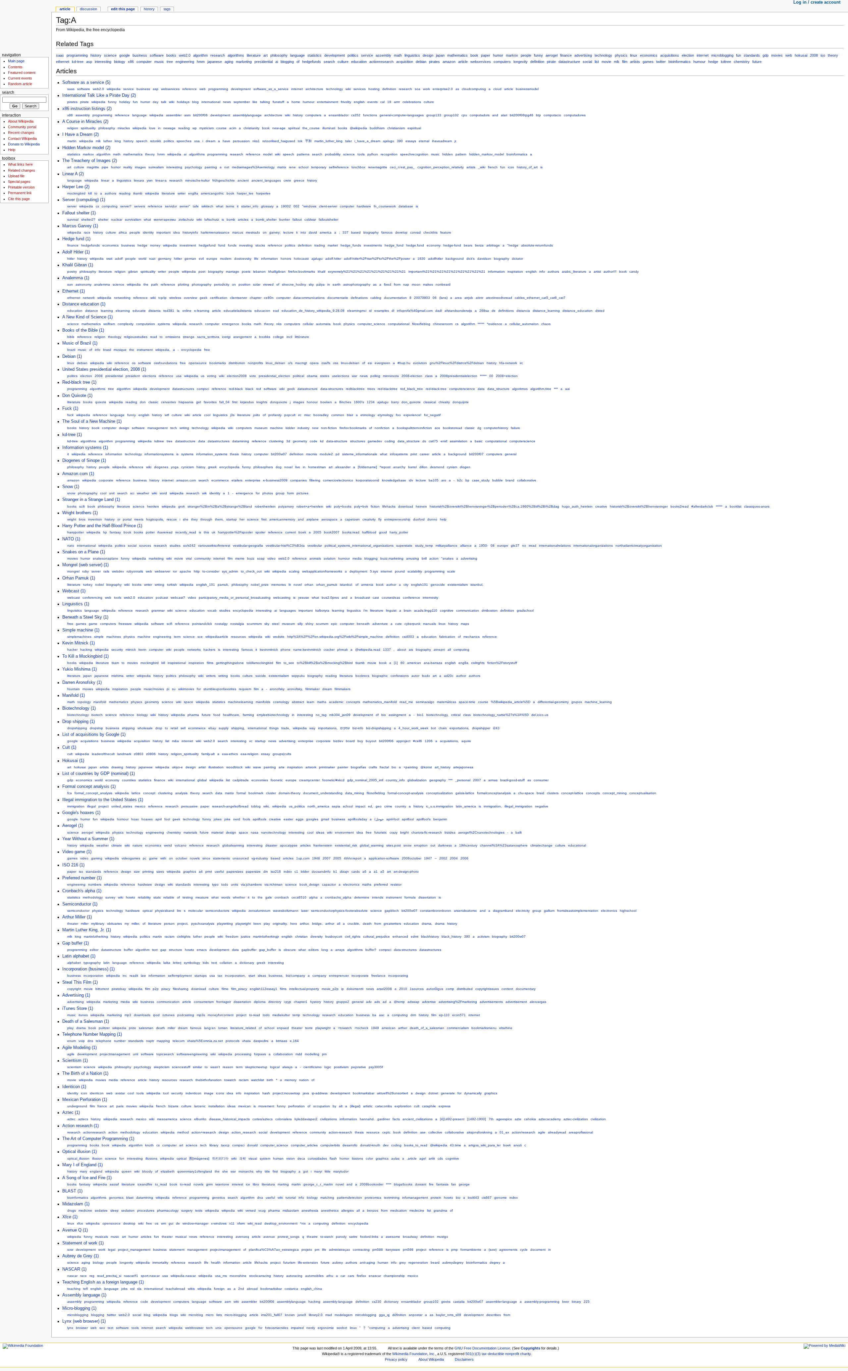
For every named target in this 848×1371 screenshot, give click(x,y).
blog (195, 102)
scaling (294, 571)
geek (203, 298)
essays (410, 141)
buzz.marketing (391, 558)
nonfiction (382, 428)
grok (181, 506)
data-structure (336, 441)
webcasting (282, 597)
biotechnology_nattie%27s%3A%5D (501, 715)
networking (122, 298)
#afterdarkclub (702, 506)
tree (170, 62)
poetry (72, 271)
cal (382, 102)
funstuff (278, 102)
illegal (91, 806)
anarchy (399, 467)
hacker (72, 649)
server (72, 206)
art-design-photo (406, 871)
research (217, 55)
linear (105, 180)
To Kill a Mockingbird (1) (85, 656)
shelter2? (88, 219)
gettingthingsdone (230, 663)
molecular (195, 910)
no (524, 545)
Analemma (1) (75, 278)
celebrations (411, 102)
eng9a (193, 193)
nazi (152, 258)
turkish (172, 584)
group (280, 493)
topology (84, 702)
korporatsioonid (367, 480)
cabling (375, 298)
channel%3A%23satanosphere (504, 845)
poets (246, 271)
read (153, 337)
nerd (236, 819)
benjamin (440, 819)
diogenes (161, 467)
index (288, 871)
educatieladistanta (238, 310)
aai (567, 389)
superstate (404, 545)
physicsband (164, 910)
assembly (383, 55)
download (405, 506)
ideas (320, 832)
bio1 (420, 715)
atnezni (439, 649)
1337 (387, 649)
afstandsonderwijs (458, 310)
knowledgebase (394, 480)
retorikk (155, 141)
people (526, 55)
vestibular (314, 545)
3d (288, 441)
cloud (497, 89)
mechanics (471, 636)
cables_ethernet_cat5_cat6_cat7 (540, 298)
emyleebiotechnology (273, 715)
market (333, 245)
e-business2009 (275, 480)
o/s (290, 363)
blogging (287, 62)
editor (94, 950)
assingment (397, 715)
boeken (326, 402)
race (87, 232)
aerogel (551, 55)
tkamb (137, 193)
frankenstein (322, 845)
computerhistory (496, 428)
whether (239, 897)
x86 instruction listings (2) (87, 108)
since (206, 858)
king (118, 141)
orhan (308, 584)
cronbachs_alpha (338, 897)
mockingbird (76, 193)
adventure (380, 624)
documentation (395, 298)
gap (163, 950)
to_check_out (251, 571)
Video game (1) (76, 852)
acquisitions (669, 55)
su (174, 689)
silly (300, 624)
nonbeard (443, 284)
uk (213, 532)
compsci (203, 389)
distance (91, 310)
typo (215, 884)
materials (190, 832)
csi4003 (408, 636)
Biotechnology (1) (79, 708)
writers (211, 676)
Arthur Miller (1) (77, 917)
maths (321, 702)
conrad (415, 232)
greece (299, 180)
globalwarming (233, 845)
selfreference (339, 167)
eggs (299, 819)
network (89, 298)
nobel (99, 584)
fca (69, 793)
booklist (735, 506)
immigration (75, 806)
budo (426, 676)
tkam (115, 663)
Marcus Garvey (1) (80, 226)
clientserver (238, 298)
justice (245, 936)
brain (407, 610)
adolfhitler (435, 258)
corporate (106, 480)
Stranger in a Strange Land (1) (91, 499)
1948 (316, 858)
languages (288, 610)
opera (314, 363)
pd (338, 454)
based (356, 232)
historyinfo (190, 232)
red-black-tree (436, 389)
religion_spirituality (185, 754)
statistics (314, 55)
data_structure (498, 389)
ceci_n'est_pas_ (402, 167)
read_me (406, 702)
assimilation (458, 441)
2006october (411, 858)
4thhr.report (352, 858)
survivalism (133, 219)
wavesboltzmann (285, 910)
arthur (329, 923)
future (757, 62)
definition (537, 62)
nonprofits (255, 363)
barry (395, 402)
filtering (314, 480)
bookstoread (452, 428)
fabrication (447, 636)
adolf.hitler (333, 258)
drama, (427, 923)
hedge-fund (452, 245)
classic (153, 402)
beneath (363, 624)
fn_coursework (385, 206)
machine (276, 428)
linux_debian (275, 363)
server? (126, 206)
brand (509, 480)
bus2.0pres (330, 597)
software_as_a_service (271, 89)
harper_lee (245, 193)
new (315, 428)
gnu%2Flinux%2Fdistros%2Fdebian (457, 363)
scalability (414, 571)
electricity (523, 910)
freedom (232, 936)
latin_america (466, 806)
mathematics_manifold (380, 702)
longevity (520, 62)
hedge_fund (394, 245)
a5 (382, 871)
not (226, 167)
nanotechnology (273, 832)
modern (226, 258)
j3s (232, 415)
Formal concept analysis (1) (89, 786)
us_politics (297, 806)
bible (71, 337)
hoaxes (147, 819)
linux (633, 55)
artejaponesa (463, 767)
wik (204, 493)
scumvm (322, 624)
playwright (243, 923)
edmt (414, 936)
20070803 (422, 298)
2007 (477, 780)
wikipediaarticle (216, 636)
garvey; (275, 232)
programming (77, 55)
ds (424, 441)
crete (287, 180)
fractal (384, 767)
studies (175, 545)
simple (99, 636)
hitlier (178, 258)
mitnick (131, 649)
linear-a (161, 180)
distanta (154, 310)
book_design (309, 884)
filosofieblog (421, 324)
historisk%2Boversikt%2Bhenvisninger (639, 506)
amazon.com (186, 480)
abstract (298, 702)
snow (71, 493)
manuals (429, 624)
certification (218, 298)
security (117, 649)
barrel (412, 467)
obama (312, 376)
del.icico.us (539, 715)
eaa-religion (249, 754)
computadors (480, 115)
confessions (400, 676)
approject (403, 741)
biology (119, 62)
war (354, 376)
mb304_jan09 (339, 715)
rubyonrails (135, 571)
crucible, (353, 923)
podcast (162, 597)
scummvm (254, 624)
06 (435, 298)
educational (577, 845)
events (372, 102)
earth (337, 284)
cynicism (187, 467)
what (219, 206)
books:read (350, 532)
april (158, 819)
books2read (679, 506)
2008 (814, 55)
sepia (336, 806)
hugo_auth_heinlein (577, 506)
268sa (484, 310)
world (142, 258)
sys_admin (230, 571)
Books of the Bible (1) (83, 330)
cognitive (446, 610)
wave (257, 767)
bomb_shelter (266, 219)
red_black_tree (411, 389)
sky (311, 284)
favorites (210, 402)
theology (114, 337)
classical (429, 402)
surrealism (156, 167)
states (324, 376)
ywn (150, 180)
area (458, 298)
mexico (140, 806)
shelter (103, 219)
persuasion (241, 141)
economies (259, 780)
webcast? (178, 597)
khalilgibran (277, 271)
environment (344, 832)
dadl (438, 310)
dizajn (344, 871)
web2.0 (184, 55)
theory (833, 55)
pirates (434, 62)
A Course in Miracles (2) (85, 121)
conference (411, 597)
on (265, 232)
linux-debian (350, 363)
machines (113, 636)
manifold (99, 702)
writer (182, 193)
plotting (183, 284)
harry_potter (399, 532)
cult (70, 754)
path (154, 284)
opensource (197, 363)
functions (370, 115)
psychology (193, 167)
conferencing (92, 597)
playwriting (225, 923)
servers (139, 206)
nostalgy (221, 624)
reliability (144, 897)
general (510, 454)
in (159, 128)
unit (112, 493)
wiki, (266, 806)
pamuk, (223, 584)
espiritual (414, 128)
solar (256, 284)
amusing (412, 558)
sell (183, 728)
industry (303, 428)
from (397, 284)
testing (188, 897)
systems (164, 324)
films (210, 663)
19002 (286, 206)
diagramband (503, 910)
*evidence (494, 324)
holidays (183, 102)
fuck (70, 415)
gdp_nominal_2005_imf (365, 780)
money (155, 245)
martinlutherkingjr (266, 936)
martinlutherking (96, 936)
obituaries (114, 923)
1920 (421, 258)
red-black (236, 389)
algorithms (236, 55)
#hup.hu (404, 363)
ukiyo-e (177, 767)
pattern (460, 154)
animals (315, 558)
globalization (417, 780)
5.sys (374, 571)
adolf (119, 258)
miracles (124, 128)
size (137, 871)
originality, (280, 923)
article (463, 62)
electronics (351, 884)
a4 (201, 871)
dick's (470, 258)
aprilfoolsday (357, 819)
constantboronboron (435, 910)
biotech (97, 715)
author (391, 584)
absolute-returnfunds (537, 245)
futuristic (380, 832)
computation (145, 324)
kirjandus (247, 402)
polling (375, 376)
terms (230, 206)
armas (493, 780)
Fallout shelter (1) (79, 213)
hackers (209, 649)
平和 (308, 141)
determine (361, 897)
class (429, 376)
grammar (158, 610)
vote (252, 376)
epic (334, 624)
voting (211, 376)
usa (197, 141)
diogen (465, 467)
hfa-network (508, 363)
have (226, 141)
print (413, 454)
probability (333, 154)
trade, (285, 728)
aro (443, 480)
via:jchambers (251, 884)
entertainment (327, 102)
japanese (214, 62)
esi (370, 363)
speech (141, 141)
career (424, 454)
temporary (318, 167)
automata (323, 324)
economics (649, 55)
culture (343, 62)
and (495, 115)
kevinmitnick (269, 649)
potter (150, 532)
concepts (353, 702)
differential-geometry (553, 702)
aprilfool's (423, 819)
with (163, 858)
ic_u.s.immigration (439, 806)
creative (601, 506)
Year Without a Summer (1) (88, 839)
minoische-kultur (197, 180)
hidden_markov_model (486, 154)
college (278, 337)
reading (184, 128)
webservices (480, 62)
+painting (410, 767)
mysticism (206, 128)
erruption (421, 845)
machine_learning (598, 702)
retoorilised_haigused (278, 141)
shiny (309, 624)
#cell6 (417, 741)
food (216, 715)
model (267, 154)
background (455, 258)
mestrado (253, 232)
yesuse (303, 597)
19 (389, 102)
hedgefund (207, 245)
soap (261, 558)
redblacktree (355, 389)
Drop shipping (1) (78, 721)
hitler (71, 258)
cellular (308, 324)
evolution (420, 363)
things (274, 728)
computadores (575, 115)
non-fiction (329, 428)
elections (149, 376)
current (290, 532)
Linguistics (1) (75, 604)
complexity (125, 324)
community (202, 558)
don (143, 402)
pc (144, 858)
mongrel (73, 571)
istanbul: (346, 584)
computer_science (371, 324)
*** (556, 389)
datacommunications (309, 298)
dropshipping (77, 728)
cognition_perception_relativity (440, 167)
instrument (394, 897)
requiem (245, 689)
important (163, 232)
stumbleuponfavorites (219, 689)
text (155, 950)
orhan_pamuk (326, 584)
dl (393, 310)
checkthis (430, 232)
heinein (421, 506)
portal (127, 519)
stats (157, 897)
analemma (102, 284)
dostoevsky (242, 258)
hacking (86, 649)
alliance (466, 545)
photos (267, 493)
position (244, 284)
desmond (437, 467)
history (95, 55)
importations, (328, 728)
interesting (103, 62)
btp (538, 115)
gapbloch (392, 910)
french (493, 167)
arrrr (397, 102)
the (145, 284)
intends (377, 897)
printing (148, 871)
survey (110, 897)
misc (307, 415)
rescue (172, 519)
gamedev (375, 441)
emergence (230, 324)
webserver (162, 571)
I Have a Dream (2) (80, 134)
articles (243, 219)
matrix (281, 167)
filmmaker (312, 689)
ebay (212, 728)
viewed (268, 284)
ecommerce (220, 480)
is (541, 167)
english (359, 102)
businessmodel (527, 89)
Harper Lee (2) (75, 187)
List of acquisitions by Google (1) (94, 734)
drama (440, 923)
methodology (93, 897)
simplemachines (79, 636)
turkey (87, 584)
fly (380, 519)
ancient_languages (266, 180)
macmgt (301, 363)
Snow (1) (70, 486)
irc (521, 363)
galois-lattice (464, 793)
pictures (302, 493)
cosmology (281, 702)
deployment (358, 571)
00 (491, 376)
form (290, 493)
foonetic (277, 780)
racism (169, 936)
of (297, 62)
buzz (250, 558)
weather (143, 493)
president (133, 376)
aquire (466, 741)
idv (411, 480)
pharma (193, 715)
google (124, 55)
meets (138, 519)
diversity (316, 936)
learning (107, 310)
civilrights (478, 663)
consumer (541, 780)
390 (400, 141)
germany (164, 258)
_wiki (481, 167)
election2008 (237, 376)
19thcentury (468, 845)
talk (163, 102)
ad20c (448, 676)
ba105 (434, 480)
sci (132, 493)
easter (288, 819)
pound (400, 571)
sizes (160, 871)
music (159, 62)
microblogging (722, 55)
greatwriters (392, 923)
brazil (71, 350)
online (186, 310)
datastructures (183, 389)
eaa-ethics (230, 754)
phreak (342, 649)
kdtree (726, 62)
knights (261, 402)
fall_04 (224, 402)
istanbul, (476, 584)
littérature (302, 337)
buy (360, 741)
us (202, 376)
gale (268, 897)
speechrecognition (414, 154)
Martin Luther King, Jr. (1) (86, 930)
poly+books (342, 506)
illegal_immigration (518, 806)
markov (512, 55)
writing (184, 428)
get (198, 402)
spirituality (88, 128)
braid (540, 793)
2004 (454, 858)
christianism (396, 128)
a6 (364, 871)
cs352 (355, 115)
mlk (616, 62)
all (449, 649)
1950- (483, 545)
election (688, 55)
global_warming (372, 845)
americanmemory (282, 519)
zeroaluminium (259, 910)
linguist (391, 610)
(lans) (443, 298)
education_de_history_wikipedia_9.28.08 (313, 310)
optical (147, 910)
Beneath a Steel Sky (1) (85, 617)
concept (149, 793)
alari (504, 115)
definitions (506, 310)
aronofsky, (295, 689)
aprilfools (259, 819)
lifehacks (389, 506)
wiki (348, 89)
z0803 (138, 754)
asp (89, 62)
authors (110, 193)
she (185, 519)
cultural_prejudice (376, 936)
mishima (117, 676)
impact (360, 806)
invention (95, 519)
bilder (305, 871)
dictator (517, 258)
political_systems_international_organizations (359, 545)
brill (424, 558)
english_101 (205, 584)
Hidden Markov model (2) (86, 147)
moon (416, 284)
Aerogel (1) (72, 825)
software (157, 55)
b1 (335, 871)
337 (345, 232)
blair (350, 415)
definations (359, 298)
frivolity (346, 102)
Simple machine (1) (80, 630)
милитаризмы (165, 219)
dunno (432, 519)
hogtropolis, (155, 519)
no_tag (321, 715)
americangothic (212, 193)
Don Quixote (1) (77, 395)
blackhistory (430, 936)
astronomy (83, 284)
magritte (93, 167)
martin (72, 141)
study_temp (424, 545)
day (155, 102)
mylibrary (97, 923)
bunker (284, 219)
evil (201, 258)
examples (381, 310)
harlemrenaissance (215, 232)
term (177, 636)
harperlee (263, 193)
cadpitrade (241, 780)
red (258, 389)
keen (257, 923)
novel (288, 467)
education (359, 62)
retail (174, 728)
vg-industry (259, 858)
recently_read (185, 532)
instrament (145, 350)
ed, (370, 806)
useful (219, 871)
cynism (452, 467)
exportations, (459, 728)
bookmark (255, 793)
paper (485, 55)
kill (90, 193)
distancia (523, 310)
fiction (375, 506)
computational (398, 324)
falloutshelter (328, 219)
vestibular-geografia (248, 545)
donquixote (278, 402)
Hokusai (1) (73, 760)
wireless (175, 298)
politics (352, 55)
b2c (460, 480)
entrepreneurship (397, 519)
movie (606, 62)
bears (468, 245)
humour (699, 62)
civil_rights (352, 936)
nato (70, 545)
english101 (419, 584)
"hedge (512, 245)
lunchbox (358, 167)
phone (286, 649)
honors (286, 258)
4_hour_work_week (413, 728)
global (202, 780)
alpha (313, 897)
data (481, 389)
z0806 (151, 754)
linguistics (412, 55)
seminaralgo (425, 702)
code (313, 441)
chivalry (444, 402)
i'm (365, 610)
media (357, 558)
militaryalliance (446, 545)
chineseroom (442, 324)
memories (278, 584)
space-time (467, 702)
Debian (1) (72, 356)
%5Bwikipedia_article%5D (510, 702)
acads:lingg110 (425, 610)
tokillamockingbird (259, 663)
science (110, 55)
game (93, 624)
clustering (276, 441)
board (350, 741)
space (188, 702)
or (118, 519)
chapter (255, 298)
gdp (765, 55)
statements (221, 858)
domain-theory (289, 793)
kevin (142, 649)
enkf (444, 441)
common (337, 415)
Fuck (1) (70, 408)
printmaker (327, 767)
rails (106, 571)
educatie (139, 310)
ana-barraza (433, 663)
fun (738, 55)
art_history (442, 767)
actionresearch (381, 62)
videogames (131, 858)
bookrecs (362, 676)
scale (451, 571)
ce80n (269, 298)
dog (279, 467)
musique (120, 350)
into (303, 232)
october (181, 858)
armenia (367, 584)
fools (246, 819)
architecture (314, 89)
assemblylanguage (247, 115)
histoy (200, 467)
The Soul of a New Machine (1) (92, 421)
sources (145, 545)
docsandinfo (321, 871)
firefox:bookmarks (301, 271)
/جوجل (379, 819)
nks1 (256, 141)
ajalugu (388, 141)
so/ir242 (189, 545)
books (171, 55)
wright (71, 519)
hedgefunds (311, 62)
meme (239, 558)
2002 (443, 858)
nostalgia (237, 624)
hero (293, 923)
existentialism (458, 584)
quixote (100, 402)
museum (260, 428)
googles (312, 819)
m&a (175, 741)
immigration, (493, 806)
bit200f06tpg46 (521, 115)
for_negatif (432, 415)
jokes (218, 819)
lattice (136, 793)
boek (302, 532)
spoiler (260, 532)
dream (210, 141)
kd (322, 441)
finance (566, 55)
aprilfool (408, 819)
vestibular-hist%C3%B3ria (285, 545)
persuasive (189, 806)
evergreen (382, 363)
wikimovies (186, 689)
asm (187, 115)
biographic (380, 676)
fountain (73, 689)
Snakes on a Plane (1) (83, 552)
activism (483, 936)
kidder (290, 428)
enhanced (400, 936)
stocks (260, 245)
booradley (321, 415)
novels (195, 858)
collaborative (526, 480)
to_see (289, 663)
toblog (256, 806)
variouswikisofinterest (214, 545)
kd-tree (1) (72, 434)
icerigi (226, 337)
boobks (264, 337)
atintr (479, 298)
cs (97, 206)
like (254, 102)
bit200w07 (279, 454)
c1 (296, 871)
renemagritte (377, 167)
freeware (125, 624)
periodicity (221, 284)
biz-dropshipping (378, 728)
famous (387, 232)
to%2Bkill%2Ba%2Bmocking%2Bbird (325, 663)
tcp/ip (162, 298)
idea (176, 232)
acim (232, 128)
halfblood (369, 532)
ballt (518, 832)
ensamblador (338, 115)
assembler (174, 115)
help (443, 519)
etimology (367, 415)
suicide (260, 676)
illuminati (328, 128)
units (234, 884)
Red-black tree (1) (79, 382)
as (457, 89)
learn (310, 702)
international (210, 102)
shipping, (238, 728)
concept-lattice (572, 793)
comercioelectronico (338, 480)
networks (194, 649)
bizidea (450, 832)
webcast (73, 597)
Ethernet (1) (73, 291)
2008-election (411, 376)
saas (60, 55)
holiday (124, 102)
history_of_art (527, 167)
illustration (216, 767)
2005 (317, 532)
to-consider (210, 571)
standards (752, 55)
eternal (424, 141)
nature (137, 845)
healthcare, (231, 715)
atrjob (468, 298)
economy (434, 245)
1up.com (302, 858)
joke (227, 819)
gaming (96, 858)
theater (72, 923)
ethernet (62, 62)
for (258, 493)
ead (276, 310)
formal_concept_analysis (93, 793)
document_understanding (323, 793)
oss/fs (325, 363)
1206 (429, 741)
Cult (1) (69, 747)
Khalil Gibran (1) (77, 265)
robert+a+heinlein (309, 506)
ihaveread (165, 532)
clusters (552, 793)
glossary (267, 206)
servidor (171, 206)
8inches (345, 402)
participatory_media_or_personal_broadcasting (235, 597)
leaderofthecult (103, 754)
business (139, 55)
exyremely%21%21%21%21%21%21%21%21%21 (367, 271)
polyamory (286, 506)
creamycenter (309, 780)
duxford (419, 519)
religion (72, 128)
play (267, 923)
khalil (321, 271)
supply (224, 728)
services (359, 89)
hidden (447, 154)
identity (148, 232)
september (242, 102)
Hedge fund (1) (76, 239)
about (401, 649)
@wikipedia (358, 128)
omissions (172, 337)
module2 (326, 454)
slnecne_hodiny (294, 284)
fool (167, 819)
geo (379, 806)
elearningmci (356, 310)
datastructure (569, 62)
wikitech (207, 206)
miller (84, 923)
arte (282, 767)
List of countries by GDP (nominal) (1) (98, 773)
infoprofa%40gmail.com (415, 310)
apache (185, 571)
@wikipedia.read (367, 649)
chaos (546, 324)
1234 (371, 402)
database (405, 206)
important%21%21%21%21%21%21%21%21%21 (446, 271)
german (190, 258)
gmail (325, 819)
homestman (317, 467)
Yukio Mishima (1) (79, 669)
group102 (451, 115)
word (163, 493)
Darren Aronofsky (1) (82, 682)
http (197, 571)
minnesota (391, 376)
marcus (237, 232)
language (297, 55)
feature (445, 232)
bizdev (338, 741)
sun (70, 284)
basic (479, 441)
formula (410, 897)
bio (383, 715)
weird (168, 845)
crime (388, 806)
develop (401, 232)
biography (371, 232)
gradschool (525, 610)
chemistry (742, 62)
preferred (381, 884)
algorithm (200, 55)
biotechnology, (437, 715)
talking (265, 102)
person (169, 923)
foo (398, 415)
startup (231, 519)
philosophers (263, 467)
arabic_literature (574, 271)
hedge (713, 62)
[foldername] (367, 467)
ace (437, 428)
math (398, 55)
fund (221, 245)
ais (411, 649)
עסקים (345, 728)
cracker (329, 649)
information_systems (211, 454)
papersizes (235, 871)
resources (238, 636)
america (326, 232)
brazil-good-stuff (512, 780)
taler (348, 141)
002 (296, 206)
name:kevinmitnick (307, 649)
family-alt (208, 754)
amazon (449, 62)
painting (211, 167)
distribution (237, 363)
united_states (121, 806)
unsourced (241, 858)
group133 (433, 115)
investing (246, 245)
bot (433, 728)
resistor (396, 884)
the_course (311, 128)
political (298, 376)
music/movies (154, 689)
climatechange (541, 845)
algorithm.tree (540, 389)
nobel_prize (260, 584)
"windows (309, 206)
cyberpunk (412, 624)
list (597, 62)
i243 (496, 728)
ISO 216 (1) (73, 865)
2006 (464, 858)
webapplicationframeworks (322, 571)
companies (298, 480)
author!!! (610, 271)
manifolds (263, 702)
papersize (253, 871)
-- (436, 858)
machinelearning (240, 702)
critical (455, 715)
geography (437, 780)
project (103, 806)
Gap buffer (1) (75, 943)
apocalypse (288, 845)
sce (200, 636)
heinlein (153, 506)
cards (355, 871)
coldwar (310, 219)
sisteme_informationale (359, 454)
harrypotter (75, 532)
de (494, 310)
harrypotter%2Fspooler (235, 532)
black (249, 389)
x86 (131, 62)
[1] (396, 663)
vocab (212, 610)
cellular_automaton (524, 324)
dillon (423, 467)
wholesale (145, 728)
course (221, 128)
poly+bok (361, 506)
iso (823, 55)
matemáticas (446, 702)
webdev (118, 571)
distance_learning (546, 310)
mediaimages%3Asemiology (253, 167)
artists (635, 62)
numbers (94, 884)
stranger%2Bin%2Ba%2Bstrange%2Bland (219, 506)
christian (301, 936)
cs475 (433, 441)
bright (404, 832)
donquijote (460, 402)
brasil (107, 350)
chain (443, 728)
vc (250, 741)
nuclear (116, 219)
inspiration (515, 271)
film (624, 62)
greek (212, 467)
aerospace (329, 519)
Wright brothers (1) (80, 513)
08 (493, 545)
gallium (549, 910)
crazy (394, 832)
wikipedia (114, 89)
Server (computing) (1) (83, 199)
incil (289, 337)
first (235, 402)
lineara (139, 180)
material (217, 832)
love (152, 128)
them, (219, 519)
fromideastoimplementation (577, 910)
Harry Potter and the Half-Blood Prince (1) (102, 525)
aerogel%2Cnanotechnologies (481, 832)
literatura (346, 676)
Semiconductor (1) (79, 904)
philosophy (279, 55)
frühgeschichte (223, 180)
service (367, 55)
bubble (497, 480)
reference (189, 89)
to (95, 193)
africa (123, 232)
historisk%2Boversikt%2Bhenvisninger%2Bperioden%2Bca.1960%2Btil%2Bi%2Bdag (494, 506)
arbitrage (493, 245)
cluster (271, 793)
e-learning (201, 310)
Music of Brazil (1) (79, 343)
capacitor (329, 884)
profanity (275, 415)
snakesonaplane (105, 558)
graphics (189, 871)
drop (158, 728)
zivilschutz (186, 219)
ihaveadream (442, 141)
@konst (426, 767)
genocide (438, 584)
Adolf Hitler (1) (76, 252)
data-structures (331, 389)
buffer (128, 950)
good (383, 532)
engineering (185, 62)
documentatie (337, 298)
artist (597, 271)
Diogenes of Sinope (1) (84, 460)
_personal (462, 780)
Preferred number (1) (82, 878)
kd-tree (77, 62)
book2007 (332, 532)
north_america (318, 806)
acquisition (404, 62)
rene (292, 167)
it (237, 206)
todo (224, 884)
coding (390, 441)
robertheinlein (265, 506)
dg (479, 428)
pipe (105, 167)
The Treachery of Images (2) (89, 160)
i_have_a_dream (367, 141)
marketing (244, 62)
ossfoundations (165, 363)
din (265, 871)
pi (168, 689)
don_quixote (411, 402)
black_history (451, 936)
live (297, 467)
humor (498, 55)
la (178, 310)
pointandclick (202, 624)
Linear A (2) (73, 174)
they (194, 519)
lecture (288, 232)
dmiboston (490, 610)
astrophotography (356, 284)
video (271, 558)
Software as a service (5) (86, 82)
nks (279, 324)
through (206, 519)
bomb (231, 219)
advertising (583, 55)
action (434, 558)
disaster (271, 845)
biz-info (357, 728)
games (648, 62)
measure (202, 897)
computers (502, 62)
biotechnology (78, 715)
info (542, 271)
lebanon (259, 271)
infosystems (399, 454)
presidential (263, 62)
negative (541, 806)
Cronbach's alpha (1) (81, 891)
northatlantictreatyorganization (638, 545)
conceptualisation (642, 793)
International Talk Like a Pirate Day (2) (99, 95)
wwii (109, 258)
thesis (234, 454)
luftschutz (211, 219)
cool (207, 415)
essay (265, 754)
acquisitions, (449, 741)
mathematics (457, 55)
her (241, 519)
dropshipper (481, 728)
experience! (412, 415)
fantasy (115, 532)
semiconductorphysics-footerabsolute (339, 910)
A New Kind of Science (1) (87, 317)
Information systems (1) (85, 447)
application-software (384, 858)
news (227, 102)
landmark (124, 754)
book (474, 55)
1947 (428, 858)
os (133, 363)
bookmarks (217, 363)
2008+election (507, 376)
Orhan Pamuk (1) (78, 578)
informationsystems (159, 454)
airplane (312, 519)
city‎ (405, 584)
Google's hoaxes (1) (81, 812)
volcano (180, 845)
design (428, 55)
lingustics (354, 610)
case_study (481, 480)
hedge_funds (351, 245)
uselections (340, 376)
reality (127, 167)
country (400, 806)
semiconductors (217, 910)
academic (336, 702)
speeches (184, 141)
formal (241, 793)
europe (211, 258)
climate (116, 845)
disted (600, 310)
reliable (168, 897)
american (414, 663)
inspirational (177, 663)
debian (421, 62)
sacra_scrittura (208, 337)
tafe (196, 206)
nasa (254, 832)
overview (190, 298)
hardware (364, 206)
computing (110, 206)
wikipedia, (162, 350)
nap (406, 284)
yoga (175, 467)
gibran (133, 271)
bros (82, 519)
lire (179, 910)
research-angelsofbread (230, 806)
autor (415, 676)
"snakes (447, 558)
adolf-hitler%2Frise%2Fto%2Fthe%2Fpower (377, 258)
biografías (358, 767)
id (370, 310)
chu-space (526, 793)
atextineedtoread (499, 298)
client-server (328, 206)
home (296, 102)
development (334, 55)
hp (105, 532)
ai (276, 62)
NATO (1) (71, 539)
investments (373, 245)
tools (361, 154)
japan (440, 55)
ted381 (168, 310)
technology (603, 55)
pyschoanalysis (202, 923)
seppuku (298, 676)
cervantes (168, 402)
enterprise (252, 480)
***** (481, 324)
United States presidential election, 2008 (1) (104, 369)
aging (229, 62)
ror (175, 571)
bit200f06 (200, 115)
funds (232, 245)
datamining (240, 441)
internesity (430, 597)
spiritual (294, 128)
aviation (330, 558)
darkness (445, 845)
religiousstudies (135, 337)
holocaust (301, 258)
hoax (135, 819)
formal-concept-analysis (405, 793)
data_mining (354, 793)
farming (248, 715)
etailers (237, 480)
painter (343, 767)
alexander (342, 467)
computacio (552, 115)
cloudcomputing (474, 89)
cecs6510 (299, 897)
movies (777, 55)
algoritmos (520, 389)
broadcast (362, 597)
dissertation (427, 897)
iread (532, 545)
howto (130, 897)
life (256, 258)
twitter (661, 62)
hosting (374, 89)
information (269, 258)
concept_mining (615, 793)
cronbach (282, 897)
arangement (242, 337)
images (140, 167)
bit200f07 (476, 454)
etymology (385, 415)
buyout (371, 741)
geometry (300, 441)
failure (515, 428)
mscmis (311, 454)
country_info (395, 780)
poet (201, 271)
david (313, 232)
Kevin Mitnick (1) (78, 643)
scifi (82, 506)
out (432, 845)
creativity (369, 519)
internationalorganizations (593, 545)
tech (173, 428)
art (265, 55)
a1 (376, 871)
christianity (251, 128)
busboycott (333, 936)
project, (182, 923)
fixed (387, 284)
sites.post (393, 845)
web (788, 55)
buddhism (377, 128)
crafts (373, 767)
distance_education (577, 310)
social (587, 62)
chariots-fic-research (426, 832)
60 (402, 663)
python (372, 154)
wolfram (109, 324)
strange (188, 337)
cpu (464, 115)
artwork (310, 767)
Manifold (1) (73, 695)
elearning (123, 310)
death (367, 923)
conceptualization (439, 793)
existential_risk (346, 845)
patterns (303, 154)
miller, (136, 923)
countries (129, 780)
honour (312, 402)
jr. (455, 141)
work (426, 89)
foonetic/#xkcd (333, 780)
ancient (243, 180)
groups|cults (282, 754)
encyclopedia (191, 350)
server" (185, 206)
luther (107, 141)
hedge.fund (415, 245)
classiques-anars (756, 506)
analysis (181, 793)
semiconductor (78, 910)
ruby (85, 571)
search (329, 62)
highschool (628, 910)
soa (417, 89)
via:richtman (273, 884)
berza (479, 245)
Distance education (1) (83, 304)
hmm (201, 62)
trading (319, 245)
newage (169, 128)
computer (144, 62)
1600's (359, 402)
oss (335, 363)
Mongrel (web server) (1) (85, 565)
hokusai (801, 55)
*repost (385, 467)
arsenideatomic (465, 910)
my (127, 923)
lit (290, 584)
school (303, 167)
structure (175, 950)
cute (398, 624)
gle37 (515, 545)
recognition (389, 154)
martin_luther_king (328, 141)
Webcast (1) (73, 591)
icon (511, 167)
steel (275, 624)
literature (254, 55)
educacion (262, 310)
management (157, 428)
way (312, 728)
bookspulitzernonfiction (414, 428)
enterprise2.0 (443, 89)
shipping (128, 728)
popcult (289, 415)
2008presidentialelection (458, 376)
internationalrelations (555, 545)
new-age (279, 128)
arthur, (304, 923)
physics (621, 55)
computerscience (462, 389)
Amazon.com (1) (78, 473)
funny (538, 55)
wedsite (279, 636)
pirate (551, 62)
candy (634, 271)
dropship (96, 728)
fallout (297, 219)
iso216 (276, 871)
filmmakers (342, 689)
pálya (320, 284)
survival (73, 219)
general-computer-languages (402, 115)
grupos (576, 702)
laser (304, 910)
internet (703, 55)
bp (467, 480)
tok (300, 141)
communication (467, 610)
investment (188, 245)
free (207, 350)
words (225, 897)
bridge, (317, 923)
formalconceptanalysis (494, 793)
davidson (484, 258)
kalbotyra (322, 610)
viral (189, 558)
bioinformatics (679, 62)
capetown (352, 519)
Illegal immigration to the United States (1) (102, 799)
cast (376, 597)
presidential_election (274, 376)
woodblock (234, 767)
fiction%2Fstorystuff (502, 663)
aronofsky (277, 689)
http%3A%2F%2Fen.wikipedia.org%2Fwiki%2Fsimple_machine (335, 636)
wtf (167, 415)
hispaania (186, 402)
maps (465, 624)
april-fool (392, 819)
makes (428, 284)
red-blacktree (388, 389)
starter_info (249, 206)
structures (357, 441)
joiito (256, 415)
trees (371, 389)
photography (201, 284)
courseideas (391, 597)
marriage (232, 271)
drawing (117, 767)
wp (194, 128)
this (206, 532)
